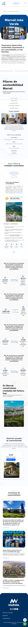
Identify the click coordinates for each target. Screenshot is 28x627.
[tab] (14, 98)
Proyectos (16, 3)
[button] (25, 3)
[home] (3, 3)
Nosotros (9, 11)
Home (5, 11)
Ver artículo (6, 527)
